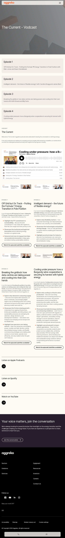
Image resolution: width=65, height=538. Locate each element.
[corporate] (9, 2)
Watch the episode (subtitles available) (49, 347)
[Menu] (59, 3)
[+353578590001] (18, 534)
